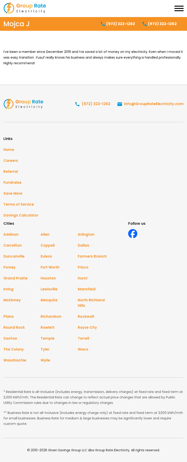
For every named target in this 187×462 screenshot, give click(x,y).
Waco (83, 349)
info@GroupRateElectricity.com (153, 103)
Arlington (86, 234)
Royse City (87, 327)
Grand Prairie (15, 278)
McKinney (12, 300)
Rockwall (86, 316)
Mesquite (49, 300)
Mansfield (87, 289)
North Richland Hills (91, 303)
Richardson (51, 316)
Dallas (83, 245)
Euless (46, 256)
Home (8, 149)
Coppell (48, 245)
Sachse (10, 338)
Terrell (83, 338)
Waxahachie (14, 360)
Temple (48, 338)
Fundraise (12, 182)
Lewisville (49, 289)
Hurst (83, 278)
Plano (8, 316)
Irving (8, 289)
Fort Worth (50, 267)
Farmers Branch (92, 256)
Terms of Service (18, 204)
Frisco (83, 267)
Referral (10, 171)
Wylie (45, 360)
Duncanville (14, 256)
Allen (45, 234)
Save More (12, 193)
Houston (48, 278)
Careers (10, 160)
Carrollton (12, 245)
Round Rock (14, 327)
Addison (10, 234)
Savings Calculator (20, 215)
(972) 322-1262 (120, 23)
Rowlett (48, 327)
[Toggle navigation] (179, 8)
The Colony (13, 349)
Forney (9, 267)
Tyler (45, 349)
